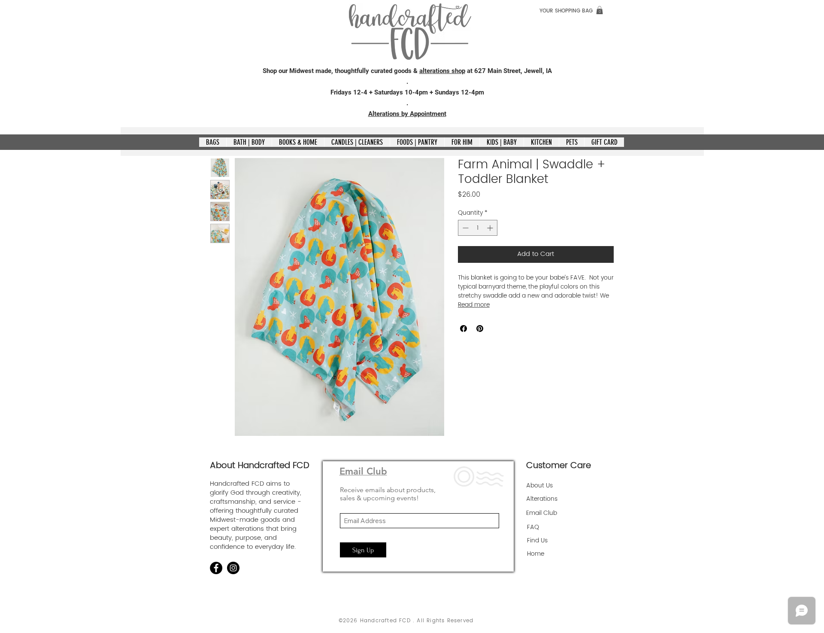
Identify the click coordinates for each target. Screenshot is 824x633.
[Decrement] (464, 227)
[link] (599, 10)
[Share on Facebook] (463, 328)
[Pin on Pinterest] (480, 328)
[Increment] (490, 227)
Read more (474, 305)
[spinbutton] (477, 227)
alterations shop (442, 71)
